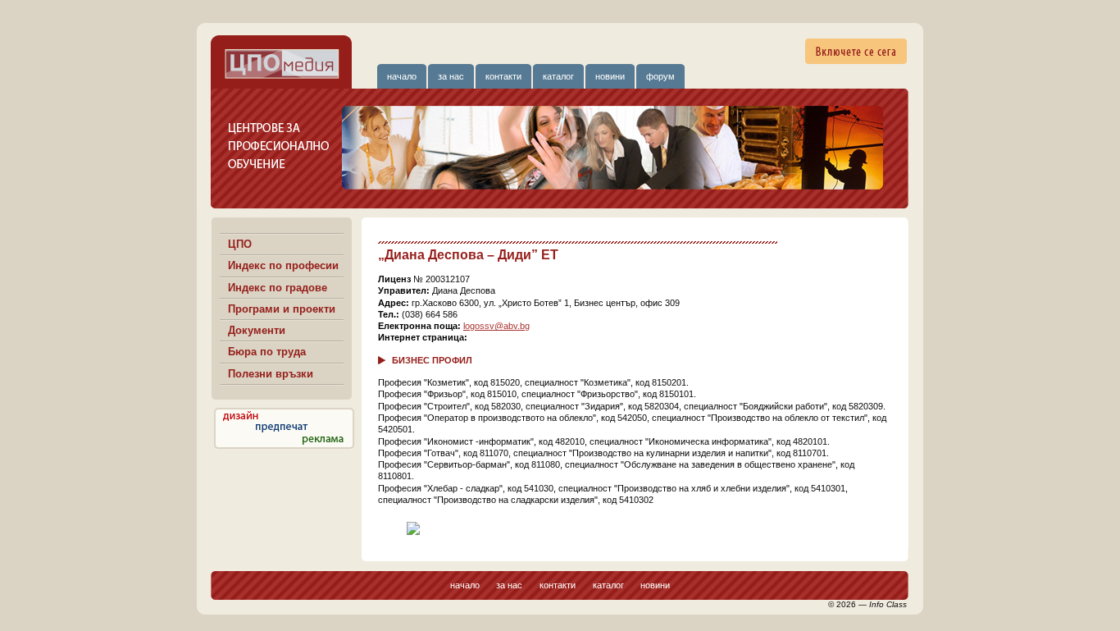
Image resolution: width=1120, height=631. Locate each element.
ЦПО (240, 244)
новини (610, 76)
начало (402, 76)
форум (660, 76)
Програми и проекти (281, 309)
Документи (256, 330)
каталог (558, 76)
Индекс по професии (283, 265)
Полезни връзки (270, 374)
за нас (451, 76)
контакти (503, 76)
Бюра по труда (267, 351)
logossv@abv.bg (496, 326)
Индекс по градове (277, 287)
